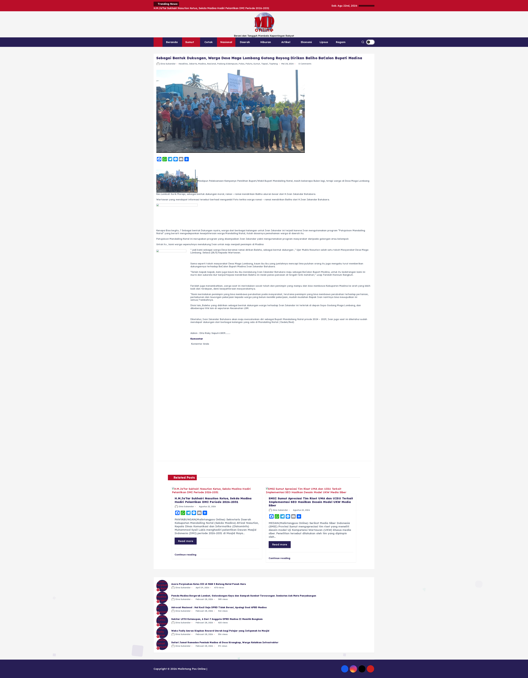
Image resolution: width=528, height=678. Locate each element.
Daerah (245, 42)
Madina (202, 64)
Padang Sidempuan (227, 64)
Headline (183, 64)
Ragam (340, 42)
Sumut (189, 42)
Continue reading (186, 554)
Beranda (172, 42)
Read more (185, 541)
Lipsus (324, 42)
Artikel (285, 42)
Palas (241, 64)
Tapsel (264, 64)
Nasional (226, 42)
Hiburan (265, 42)
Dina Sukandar (168, 64)
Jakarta (193, 64)
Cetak (208, 42)
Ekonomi (306, 42)
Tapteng (273, 64)
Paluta (249, 64)
